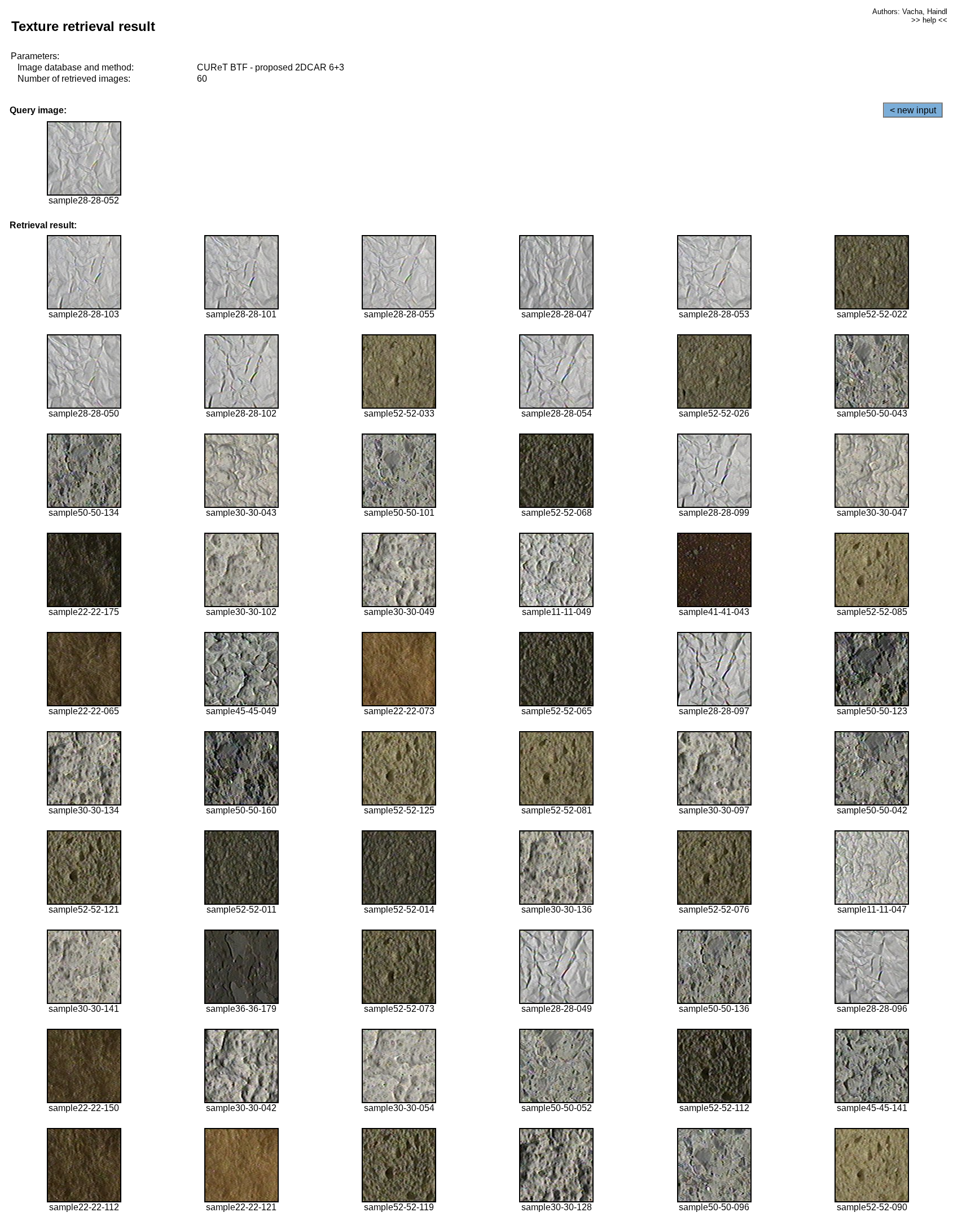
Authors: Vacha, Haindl (909, 11)
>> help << (929, 20)
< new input (913, 110)
